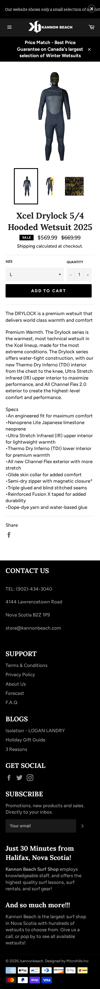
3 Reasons (16, 749)
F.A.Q (11, 702)
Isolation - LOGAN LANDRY (35, 730)
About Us (16, 684)
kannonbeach (31, 961)
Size (9, 261)
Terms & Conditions (27, 665)
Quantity (75, 262)
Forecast (15, 693)
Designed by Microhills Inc (67, 961)
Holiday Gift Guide (25, 740)
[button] (91, 8)
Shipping (26, 246)
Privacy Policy (20, 674)
